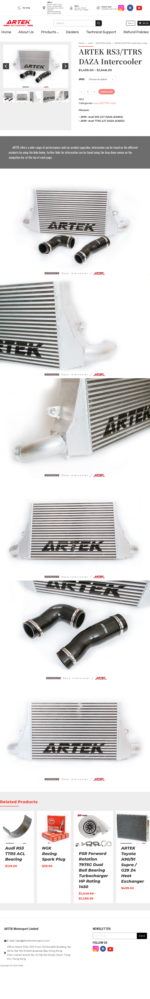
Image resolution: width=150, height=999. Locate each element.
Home (6, 32)
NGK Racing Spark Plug (53, 854)
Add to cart (107, 91)
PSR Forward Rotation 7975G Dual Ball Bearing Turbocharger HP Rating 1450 (93, 870)
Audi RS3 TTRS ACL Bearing (15, 854)
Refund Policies (136, 32)
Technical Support (101, 32)
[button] (9, 97)
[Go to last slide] (6, 66)
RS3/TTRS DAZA (103, 43)
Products (48, 32)
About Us (26, 32)
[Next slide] (65, 66)
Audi (90, 43)
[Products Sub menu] (58, 32)
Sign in (130, 23)
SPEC (82, 79)
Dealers (72, 32)
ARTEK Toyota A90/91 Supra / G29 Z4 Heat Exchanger (132, 865)
